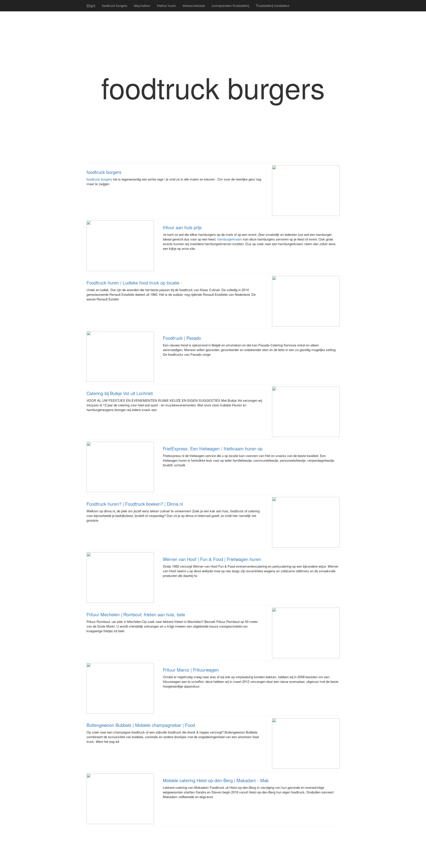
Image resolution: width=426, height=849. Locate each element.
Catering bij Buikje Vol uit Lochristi (120, 393)
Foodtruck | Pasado (182, 338)
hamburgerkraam (229, 239)
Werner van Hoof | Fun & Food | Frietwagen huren (212, 559)
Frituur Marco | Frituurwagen (191, 669)
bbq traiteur (142, 5)
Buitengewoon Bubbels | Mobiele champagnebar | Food (141, 725)
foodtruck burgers (114, 5)
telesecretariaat (194, 5)
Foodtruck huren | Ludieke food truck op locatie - (134, 282)
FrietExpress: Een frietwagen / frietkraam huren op (212, 448)
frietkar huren (166, 5)
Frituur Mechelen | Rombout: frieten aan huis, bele (136, 614)
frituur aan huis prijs (182, 227)
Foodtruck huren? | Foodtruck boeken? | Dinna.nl (135, 504)
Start (91, 5)
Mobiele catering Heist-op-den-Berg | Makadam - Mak (216, 780)
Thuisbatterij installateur (273, 5)
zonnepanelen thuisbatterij (230, 5)
